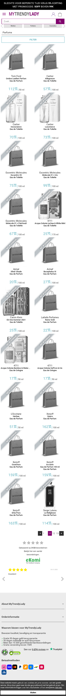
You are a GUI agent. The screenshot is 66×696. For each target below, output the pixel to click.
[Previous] (40, 533)
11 (50, 533)
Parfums (33, 26)
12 (53, 533)
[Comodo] (15, 652)
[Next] (61, 533)
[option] (33, 579)
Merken (13, 26)
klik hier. (58, 687)
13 (57, 533)
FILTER (33, 39)
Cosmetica (53, 26)
